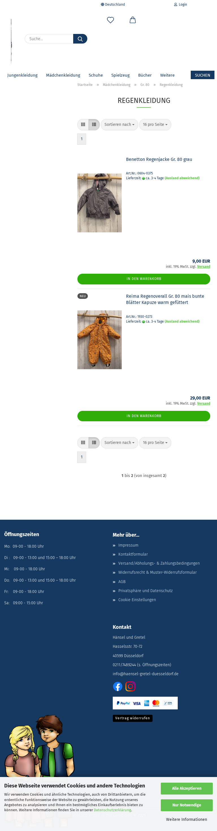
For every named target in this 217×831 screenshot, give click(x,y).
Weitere (167, 75)
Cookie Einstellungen (137, 599)
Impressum (128, 545)
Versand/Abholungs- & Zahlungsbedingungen (159, 563)
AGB (121, 581)
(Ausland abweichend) (182, 178)
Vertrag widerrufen (132, 718)
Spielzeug (120, 75)
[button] (132, 21)
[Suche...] (80, 39)
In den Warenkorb (144, 279)
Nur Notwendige (186, 805)
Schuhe (96, 75)
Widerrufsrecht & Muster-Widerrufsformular (157, 572)
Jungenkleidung (22, 75)
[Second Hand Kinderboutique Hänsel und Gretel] (11, 39)
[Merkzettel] (110, 21)
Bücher (145, 75)
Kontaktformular (133, 554)
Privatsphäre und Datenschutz (145, 590)
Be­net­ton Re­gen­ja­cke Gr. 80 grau (159, 159)
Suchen (202, 75)
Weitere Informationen (186, 819)
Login (182, 5)
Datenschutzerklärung (112, 810)
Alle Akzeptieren (186, 788)
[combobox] (119, 124)
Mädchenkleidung (63, 75)
